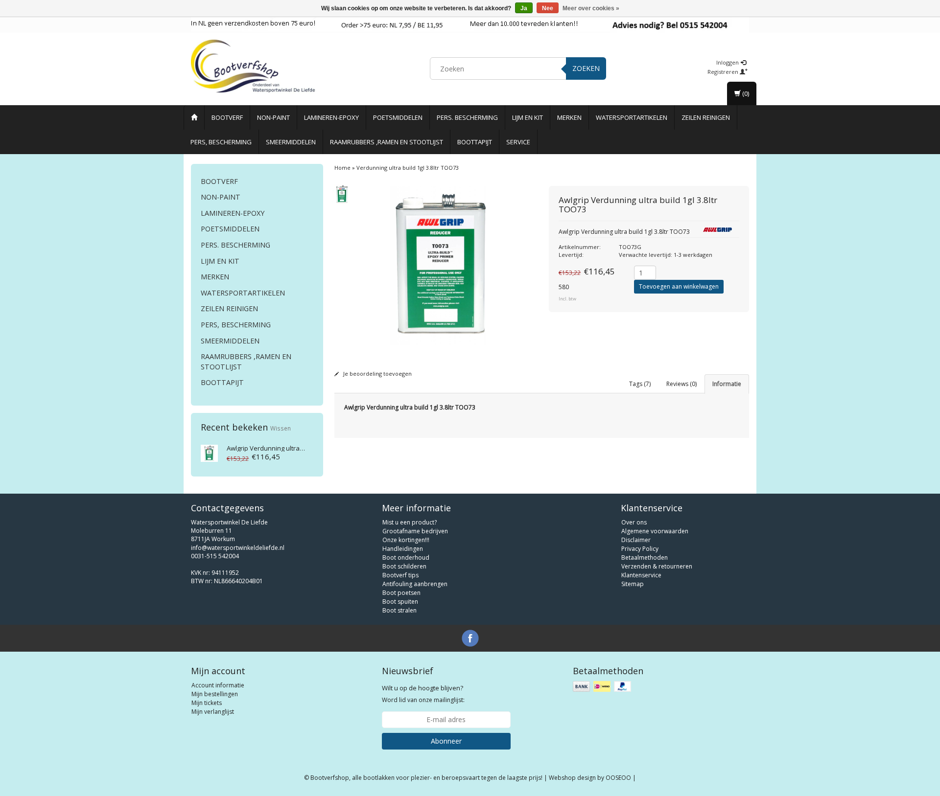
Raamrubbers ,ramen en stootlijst (386, 141)
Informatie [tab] (726, 384)
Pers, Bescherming (221, 141)
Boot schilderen (404, 566)
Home (342, 167)
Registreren (723, 71)
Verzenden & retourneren (656, 566)
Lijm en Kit (527, 117)
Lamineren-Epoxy (331, 117)
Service (518, 141)
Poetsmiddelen (398, 117)
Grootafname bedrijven (415, 531)
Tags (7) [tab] (640, 384)
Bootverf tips (400, 575)
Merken (569, 117)
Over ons (634, 522)
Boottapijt (474, 141)
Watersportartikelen (631, 117)
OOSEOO (618, 777)
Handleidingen (402, 549)
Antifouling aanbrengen (414, 584)
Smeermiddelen (291, 141)
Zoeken (586, 68)
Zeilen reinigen (706, 117)
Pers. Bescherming (467, 117)
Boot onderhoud (405, 557)
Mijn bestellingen (214, 694)
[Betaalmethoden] (603, 686)
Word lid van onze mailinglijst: (423, 693)
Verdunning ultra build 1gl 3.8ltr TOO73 (295, 448)
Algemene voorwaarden (654, 531)
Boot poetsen (401, 593)
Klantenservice (641, 575)
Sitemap (632, 584)
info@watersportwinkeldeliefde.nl (237, 548)
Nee (547, 8)
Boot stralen (399, 610)
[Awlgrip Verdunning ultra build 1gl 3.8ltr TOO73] (209, 452)
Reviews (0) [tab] (681, 384)
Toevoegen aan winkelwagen (679, 286)
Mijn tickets (206, 703)
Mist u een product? (409, 522)
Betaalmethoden (644, 557)
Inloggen (728, 62)
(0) (745, 93)
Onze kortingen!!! (405, 540)
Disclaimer (636, 540)
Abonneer (446, 741)
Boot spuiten (400, 601)
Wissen (280, 428)
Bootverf (227, 117)
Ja (523, 8)
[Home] (194, 117)
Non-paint (273, 117)
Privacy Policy (639, 549)
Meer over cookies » (591, 8)
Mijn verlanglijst (212, 711)
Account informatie (217, 685)
